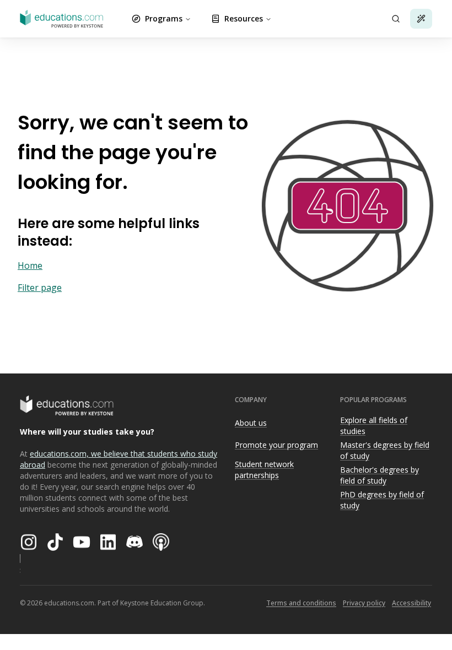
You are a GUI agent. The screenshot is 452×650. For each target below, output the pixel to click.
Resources (243, 18)
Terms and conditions (301, 603)
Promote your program (276, 445)
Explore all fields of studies (373, 426)
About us (251, 423)
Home (30, 265)
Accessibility (411, 603)
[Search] (396, 19)
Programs (163, 18)
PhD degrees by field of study (382, 500)
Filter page (40, 287)
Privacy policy (364, 603)
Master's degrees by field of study (384, 451)
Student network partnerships (264, 470)
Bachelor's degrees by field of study (379, 475)
